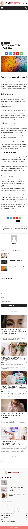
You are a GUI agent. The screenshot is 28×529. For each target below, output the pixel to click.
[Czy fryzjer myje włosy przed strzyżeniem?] (4, 262)
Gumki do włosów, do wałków (7, 513)
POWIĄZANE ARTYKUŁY (6, 250)
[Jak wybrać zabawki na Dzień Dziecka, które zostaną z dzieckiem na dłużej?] (14, 378)
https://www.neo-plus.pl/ (12, 211)
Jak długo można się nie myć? (16, 267)
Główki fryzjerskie (7, 42)
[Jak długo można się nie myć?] (4, 268)
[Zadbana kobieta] (4, 482)
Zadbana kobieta (13, 481)
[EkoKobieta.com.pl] (14, 3)
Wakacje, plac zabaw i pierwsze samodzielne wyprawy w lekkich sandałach (13, 359)
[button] (26, 8)
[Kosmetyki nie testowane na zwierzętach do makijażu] (4, 489)
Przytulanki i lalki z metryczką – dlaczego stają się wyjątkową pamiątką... (13, 415)
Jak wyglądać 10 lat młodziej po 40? (21, 229)
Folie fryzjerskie (4, 507)
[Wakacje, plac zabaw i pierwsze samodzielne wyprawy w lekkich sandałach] (14, 349)
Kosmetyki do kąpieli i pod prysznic (8, 521)
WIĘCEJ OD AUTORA (17, 250)
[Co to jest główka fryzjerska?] (4, 255)
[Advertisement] (14, 25)
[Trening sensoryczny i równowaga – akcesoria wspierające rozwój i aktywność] (14, 433)
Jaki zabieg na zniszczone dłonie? (6, 229)
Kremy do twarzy (4, 517)
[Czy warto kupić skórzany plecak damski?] (4, 495)
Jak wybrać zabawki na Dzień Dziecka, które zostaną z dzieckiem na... (14, 388)
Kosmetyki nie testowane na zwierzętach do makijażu (16, 488)
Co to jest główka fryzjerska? (15, 253)
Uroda (2, 42)
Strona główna (3, 40)
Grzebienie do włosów (5, 515)
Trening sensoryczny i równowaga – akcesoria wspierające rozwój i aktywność (13, 443)
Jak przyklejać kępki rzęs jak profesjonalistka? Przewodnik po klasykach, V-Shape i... (13, 331)
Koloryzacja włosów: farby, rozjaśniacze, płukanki (11, 511)
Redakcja (5, 50)
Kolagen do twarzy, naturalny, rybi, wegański (10, 509)
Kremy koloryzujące (5, 505)
